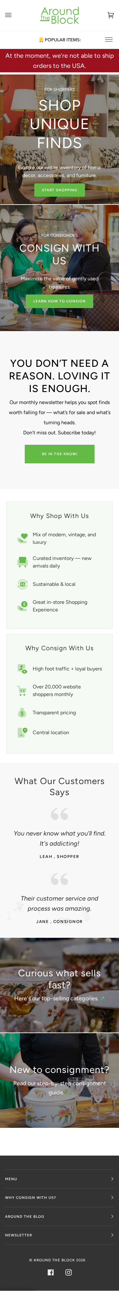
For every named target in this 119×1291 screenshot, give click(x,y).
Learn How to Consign (59, 301)
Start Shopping (59, 190)
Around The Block (54, 1260)
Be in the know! (59, 454)
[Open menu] (14, 15)
